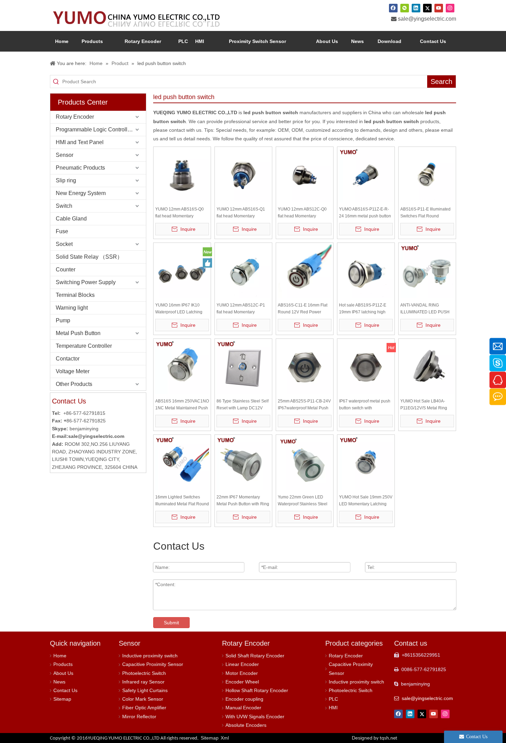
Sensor (64, 155)
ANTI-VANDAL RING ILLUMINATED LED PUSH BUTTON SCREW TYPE (425, 309)
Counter (65, 269)
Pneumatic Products (80, 168)
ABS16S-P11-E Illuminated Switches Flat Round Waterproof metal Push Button (425, 213)
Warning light (72, 308)
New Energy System (81, 193)
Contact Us (65, 690)
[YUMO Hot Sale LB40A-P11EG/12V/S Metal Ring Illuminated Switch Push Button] (427, 367)
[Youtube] (438, 7)
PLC (333, 699)
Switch (64, 206)
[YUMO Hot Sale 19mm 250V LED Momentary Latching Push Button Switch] (366, 463)
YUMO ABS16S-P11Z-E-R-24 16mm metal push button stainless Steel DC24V (365, 213)
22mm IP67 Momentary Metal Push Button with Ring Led (243, 501)
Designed (374, 738)
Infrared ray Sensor (143, 682)
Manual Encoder (243, 707)
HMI (333, 707)
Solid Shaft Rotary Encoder (254, 655)
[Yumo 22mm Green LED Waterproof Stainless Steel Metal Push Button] (304, 463)
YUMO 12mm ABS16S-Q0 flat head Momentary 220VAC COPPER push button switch (179, 213)
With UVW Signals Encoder (254, 716)
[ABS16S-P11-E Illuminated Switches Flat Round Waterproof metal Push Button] (427, 175)
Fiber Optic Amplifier (144, 707)
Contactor (68, 359)
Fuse (62, 231)
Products (63, 664)
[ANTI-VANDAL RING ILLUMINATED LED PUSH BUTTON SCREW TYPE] (427, 271)
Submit (171, 622)
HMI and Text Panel (80, 142)
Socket (64, 244)
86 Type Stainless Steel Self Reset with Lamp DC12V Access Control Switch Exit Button (242, 405)
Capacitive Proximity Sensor (152, 664)
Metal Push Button (78, 333)
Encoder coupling (244, 699)
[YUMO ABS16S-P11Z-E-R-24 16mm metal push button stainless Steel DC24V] (366, 175)
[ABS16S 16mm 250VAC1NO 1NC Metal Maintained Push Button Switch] (182, 367)
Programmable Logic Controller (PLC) (101, 129)
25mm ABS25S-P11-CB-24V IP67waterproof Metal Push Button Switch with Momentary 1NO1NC (304, 405)
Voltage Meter (72, 371)
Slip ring (66, 180)
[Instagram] (450, 7)
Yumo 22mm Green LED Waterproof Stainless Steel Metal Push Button (302, 501)
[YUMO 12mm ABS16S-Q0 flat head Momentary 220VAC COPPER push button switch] (182, 175)
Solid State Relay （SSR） (89, 257)
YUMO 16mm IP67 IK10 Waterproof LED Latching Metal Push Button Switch (179, 309)
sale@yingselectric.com (427, 19)
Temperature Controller (84, 346)
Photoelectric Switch (144, 673)
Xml (225, 738)
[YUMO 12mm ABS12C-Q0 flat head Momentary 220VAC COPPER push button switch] (304, 175)
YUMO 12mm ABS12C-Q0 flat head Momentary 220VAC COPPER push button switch (302, 213)
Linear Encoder (242, 664)
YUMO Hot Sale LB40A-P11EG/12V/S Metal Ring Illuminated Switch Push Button (423, 405)
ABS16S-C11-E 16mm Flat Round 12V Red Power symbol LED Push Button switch (302, 309)
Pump (63, 320)
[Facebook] (393, 7)
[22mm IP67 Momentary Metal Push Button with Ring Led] (243, 463)
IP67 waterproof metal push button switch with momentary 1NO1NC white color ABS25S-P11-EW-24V (364, 405)
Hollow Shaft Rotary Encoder (256, 690)
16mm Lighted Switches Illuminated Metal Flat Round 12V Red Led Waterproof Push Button (182, 501)
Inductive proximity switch (150, 655)
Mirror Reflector (139, 716)
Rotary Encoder (75, 117)
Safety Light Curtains (145, 690)
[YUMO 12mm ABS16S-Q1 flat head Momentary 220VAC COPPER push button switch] (243, 175)
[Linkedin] (416, 7)
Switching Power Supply (86, 282)
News (59, 682)
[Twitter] (427, 7)
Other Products (74, 384)
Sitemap (62, 699)
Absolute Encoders (245, 725)
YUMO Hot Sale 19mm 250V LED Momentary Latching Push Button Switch (365, 501)
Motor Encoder (241, 673)
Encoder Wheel (242, 682)
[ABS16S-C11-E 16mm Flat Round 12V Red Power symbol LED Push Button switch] (304, 271)
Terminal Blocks (75, 295)
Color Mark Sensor (142, 699)
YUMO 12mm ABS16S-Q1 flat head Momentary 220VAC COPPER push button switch (241, 213)
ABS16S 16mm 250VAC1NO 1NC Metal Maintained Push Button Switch (182, 405)
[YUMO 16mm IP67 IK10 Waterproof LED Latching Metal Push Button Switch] (182, 271)
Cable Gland (71, 219)
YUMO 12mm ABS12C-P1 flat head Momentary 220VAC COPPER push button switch (241, 309)
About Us (63, 673)
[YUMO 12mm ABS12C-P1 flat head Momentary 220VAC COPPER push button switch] (243, 271)
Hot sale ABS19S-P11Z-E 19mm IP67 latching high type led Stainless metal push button (362, 309)
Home (59, 655)
